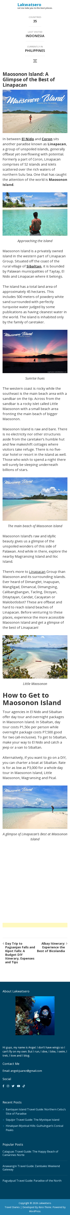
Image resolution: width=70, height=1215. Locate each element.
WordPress (34, 1211)
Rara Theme (45, 1207)
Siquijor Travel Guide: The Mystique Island (32, 1120)
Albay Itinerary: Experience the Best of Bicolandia (51, 947)
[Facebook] (3, 1086)
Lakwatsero (29, 4)
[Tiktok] (24, 1086)
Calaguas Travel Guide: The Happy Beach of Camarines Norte (30, 1153)
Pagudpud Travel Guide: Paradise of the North (32, 1180)
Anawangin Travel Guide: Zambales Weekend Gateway (31, 1167)
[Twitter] (13, 1086)
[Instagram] (8, 1086)
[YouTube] (18, 1086)
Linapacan (37, 571)
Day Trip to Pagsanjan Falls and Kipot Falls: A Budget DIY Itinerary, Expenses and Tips (20, 952)
